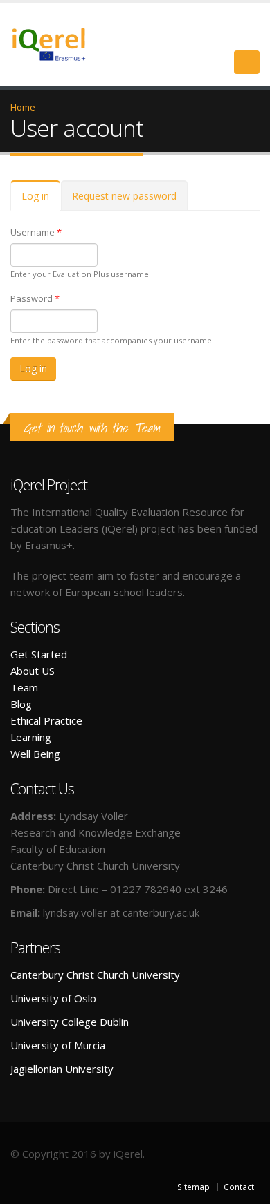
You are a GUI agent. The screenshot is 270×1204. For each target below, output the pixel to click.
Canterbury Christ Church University (95, 975)
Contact (239, 1186)
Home (22, 107)
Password (35, 298)
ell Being (40, 754)
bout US (36, 671)
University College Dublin (69, 1022)
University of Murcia (57, 1045)
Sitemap (193, 1186)
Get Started (38, 654)
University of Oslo (53, 998)
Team (24, 687)
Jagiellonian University (62, 1069)
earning (33, 737)
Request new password (124, 195)
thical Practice (49, 720)
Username (36, 232)
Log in (40, 200)
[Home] (57, 43)
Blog (21, 704)
